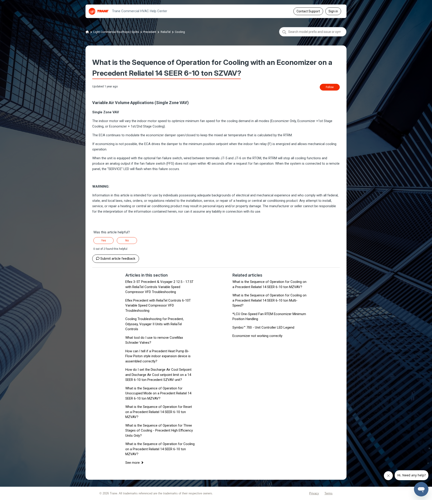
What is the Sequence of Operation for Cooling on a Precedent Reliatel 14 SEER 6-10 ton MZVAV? (160, 449)
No (127, 240)
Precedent (149, 32)
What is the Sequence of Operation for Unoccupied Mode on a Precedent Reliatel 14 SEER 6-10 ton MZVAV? (158, 393)
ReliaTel (166, 32)
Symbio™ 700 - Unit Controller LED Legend (263, 327)
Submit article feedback (117, 259)
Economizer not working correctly (257, 336)
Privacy (314, 493)
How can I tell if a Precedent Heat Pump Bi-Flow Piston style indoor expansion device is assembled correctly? (158, 356)
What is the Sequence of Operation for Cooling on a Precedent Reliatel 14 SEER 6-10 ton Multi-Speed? (269, 300)
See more (132, 463)
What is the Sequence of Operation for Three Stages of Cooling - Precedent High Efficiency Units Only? (159, 430)
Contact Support (308, 11)
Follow (330, 87)
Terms (328, 493)
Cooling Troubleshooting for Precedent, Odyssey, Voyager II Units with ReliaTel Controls (154, 324)
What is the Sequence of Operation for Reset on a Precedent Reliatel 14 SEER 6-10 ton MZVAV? (158, 412)
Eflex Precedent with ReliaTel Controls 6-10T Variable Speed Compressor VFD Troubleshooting (158, 305)
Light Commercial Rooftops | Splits (116, 32)
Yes (103, 240)
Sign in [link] (333, 11)
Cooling (180, 32)
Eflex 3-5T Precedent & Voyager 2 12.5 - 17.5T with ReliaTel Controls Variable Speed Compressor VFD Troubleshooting (159, 287)
